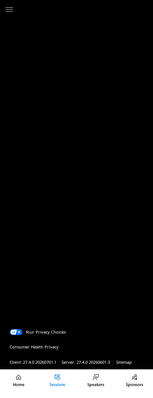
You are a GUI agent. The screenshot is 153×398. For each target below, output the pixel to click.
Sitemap (124, 362)
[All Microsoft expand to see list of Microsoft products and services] (9, 10)
